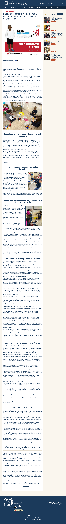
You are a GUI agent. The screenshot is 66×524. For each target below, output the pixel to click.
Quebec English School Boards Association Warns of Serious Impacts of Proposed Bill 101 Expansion (57, 35)
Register (58, 8)
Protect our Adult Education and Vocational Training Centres (56, 41)
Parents (38, 8)
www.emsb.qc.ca (26, 486)
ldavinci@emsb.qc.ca (17, 503)
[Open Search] (62, 3)
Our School (13, 8)
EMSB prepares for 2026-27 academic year (56, 26)
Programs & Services (26, 8)
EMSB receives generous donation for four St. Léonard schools (56, 49)
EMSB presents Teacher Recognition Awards (55, 56)
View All (60, 14)
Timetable (33, 519)
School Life (48, 8)
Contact (29, 519)
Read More (53, 21)
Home (26, 519)
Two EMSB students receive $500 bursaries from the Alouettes (56, 19)
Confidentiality (38, 519)
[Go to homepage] (5, 7)
